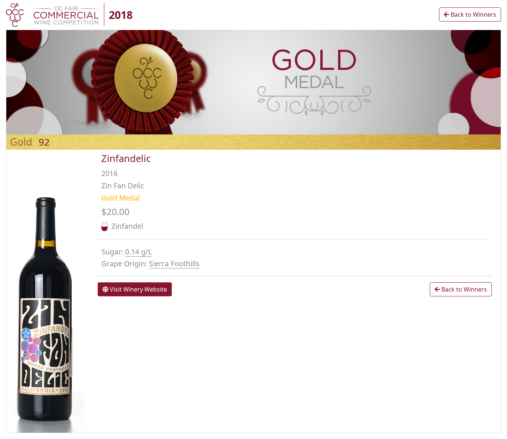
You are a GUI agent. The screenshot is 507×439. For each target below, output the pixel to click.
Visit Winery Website (137, 289)
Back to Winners (472, 14)
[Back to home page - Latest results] (52, 14)
